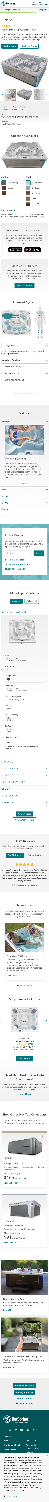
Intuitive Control (14, 782)
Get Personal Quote (24, 1385)
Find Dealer (26, 1398)
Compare (16, 601)
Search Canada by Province (18, 564)
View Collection (11, 1183)
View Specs (25, 814)
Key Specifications (14, 611)
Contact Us (31, 1440)
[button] (12, 1496)
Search (39, 553)
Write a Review (35, 855)
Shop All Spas (24, 1058)
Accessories (9, 795)
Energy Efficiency (13, 775)
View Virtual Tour (24, 285)
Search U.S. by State (14, 559)
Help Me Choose (24, 1094)
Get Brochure (9, 46)
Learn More (12, 975)
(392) (30, 1044)
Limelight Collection (11, 9)
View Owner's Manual (24, 820)
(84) (15, 25)
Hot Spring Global (12, 1445)
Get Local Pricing (29, 46)
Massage (7, 761)
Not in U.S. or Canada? (15, 569)
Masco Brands (10, 1449)
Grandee (24, 1038)
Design (6, 788)
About (6, 1440)
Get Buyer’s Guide (24, 1392)
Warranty (8, 802)
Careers (29, 1452)
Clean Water (9, 768)
